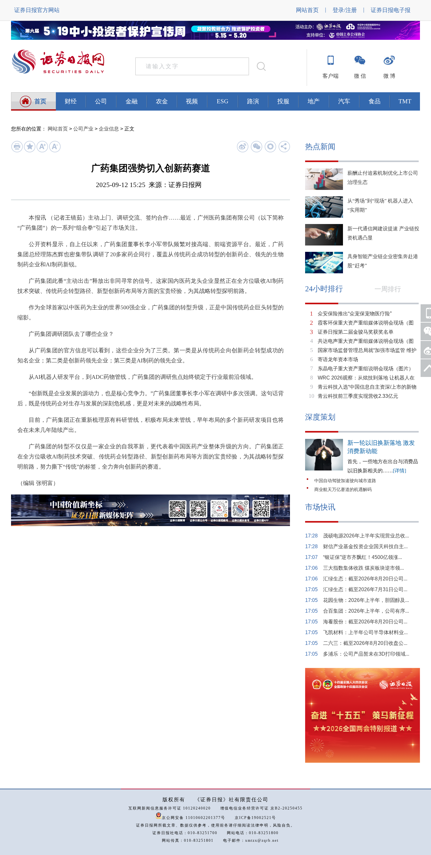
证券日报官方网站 (37, 10)
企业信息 (109, 128)
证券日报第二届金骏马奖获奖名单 (355, 332)
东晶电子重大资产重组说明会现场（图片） (366, 368)
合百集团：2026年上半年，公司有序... (366, 611)
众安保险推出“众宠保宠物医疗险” (355, 313)
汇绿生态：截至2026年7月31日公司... (365, 589)
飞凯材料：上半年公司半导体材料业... (365, 632)
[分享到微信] (256, 146)
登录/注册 (345, 10)
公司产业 (83, 128)
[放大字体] (42, 151)
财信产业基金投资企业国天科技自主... (365, 546)
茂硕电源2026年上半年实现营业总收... (366, 535)
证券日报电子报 (390, 10)
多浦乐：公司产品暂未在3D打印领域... (366, 654)
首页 (40, 101)
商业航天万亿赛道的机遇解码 (343, 489)
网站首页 (307, 10)
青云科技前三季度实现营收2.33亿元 (358, 396)
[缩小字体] (55, 151)
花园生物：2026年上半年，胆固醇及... (366, 600)
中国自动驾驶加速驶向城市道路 (345, 480)
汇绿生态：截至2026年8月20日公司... (365, 578)
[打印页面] (17, 151)
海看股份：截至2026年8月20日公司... (365, 621)
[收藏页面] (29, 151)
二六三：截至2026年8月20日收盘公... (365, 643)
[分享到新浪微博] (242, 146)
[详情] (399, 470)
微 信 (360, 76)
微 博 (389, 76)
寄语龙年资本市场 (338, 359)
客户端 (330, 76)
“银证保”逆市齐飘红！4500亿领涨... (362, 557)
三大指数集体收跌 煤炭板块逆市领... (363, 568)
